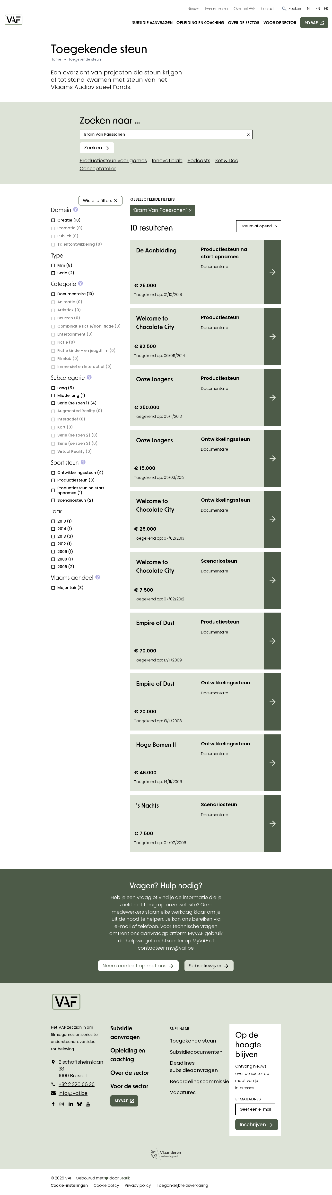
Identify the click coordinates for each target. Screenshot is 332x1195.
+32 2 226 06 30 (77, 1084)
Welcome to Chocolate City (155, 322)
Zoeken (93, 147)
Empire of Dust (155, 622)
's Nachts (147, 805)
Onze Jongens (154, 379)
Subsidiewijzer (205, 965)
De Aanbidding (156, 250)
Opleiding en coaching (200, 22)
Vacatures (183, 1092)
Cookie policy (106, 1185)
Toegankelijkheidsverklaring (182, 1185)
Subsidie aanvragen (152, 22)
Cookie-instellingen (69, 1185)
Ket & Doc (226, 160)
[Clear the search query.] (248, 135)
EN (317, 8)
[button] (291, 8)
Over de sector (244, 22)
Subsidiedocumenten (196, 1052)
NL (309, 8)
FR (326, 8)
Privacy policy (138, 1185)
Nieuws (193, 8)
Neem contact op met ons (134, 965)
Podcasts (199, 160)
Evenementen (216, 8)
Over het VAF (244, 8)
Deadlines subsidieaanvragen (194, 1067)
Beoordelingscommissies (201, 1081)
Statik (125, 1178)
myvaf (311, 22)
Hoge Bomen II (156, 744)
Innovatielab (167, 160)
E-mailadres (248, 1099)
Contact (267, 8)
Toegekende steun (193, 1040)
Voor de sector (279, 22)
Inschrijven (253, 1124)
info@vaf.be (73, 1093)
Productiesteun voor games (113, 160)
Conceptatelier (98, 168)
